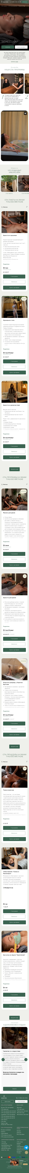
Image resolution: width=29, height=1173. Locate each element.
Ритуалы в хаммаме (6, 1130)
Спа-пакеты (9, 193)
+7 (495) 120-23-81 (23, 1098)
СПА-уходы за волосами (7, 1137)
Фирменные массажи (22, 1111)
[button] (24, 2)
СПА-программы (12, 6)
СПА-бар (3, 1142)
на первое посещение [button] (21, 1164)
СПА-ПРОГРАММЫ (6, 1105)
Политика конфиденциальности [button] (14, 1165)
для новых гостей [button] (22, 1161)
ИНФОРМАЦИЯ (21, 1139)
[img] (9, 183)
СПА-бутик (4, 1143)
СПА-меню (4, 6)
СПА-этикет (20, 1142)
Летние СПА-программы (7, 1107)
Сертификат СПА (5, 1147)
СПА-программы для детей (8, 1118)
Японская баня (20, 1134)
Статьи (18, 1145)
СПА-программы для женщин (8, 1111)
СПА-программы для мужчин (8, 1112)
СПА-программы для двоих (8, 1116)
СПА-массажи (20, 1109)
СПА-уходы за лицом (6, 1135)
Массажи (19, 1107)
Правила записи (21, 1149)
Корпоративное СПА (6, 1145)
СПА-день (3, 1121)
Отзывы (19, 1152)
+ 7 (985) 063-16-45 (15, 2)
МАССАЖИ (20, 1105)
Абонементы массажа (22, 1114)
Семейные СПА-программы (8, 1114)
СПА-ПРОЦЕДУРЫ (6, 1127)
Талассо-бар (4, 1123)
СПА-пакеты (4, 1119)
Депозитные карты (6, 1148)
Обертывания (4, 1133)
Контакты (19, 1151)
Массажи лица (20, 1112)
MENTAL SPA (5, 1150)
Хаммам (19, 1131)
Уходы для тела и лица (6, 1124)
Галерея (19, 1143)
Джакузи (19, 1132)
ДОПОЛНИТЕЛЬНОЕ (7, 1139)
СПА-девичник (4, 1109)
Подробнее (6, 264)
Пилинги (3, 1131)
